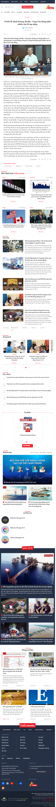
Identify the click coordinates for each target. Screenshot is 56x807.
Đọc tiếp (6, 238)
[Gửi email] (45, 34)
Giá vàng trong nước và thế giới (12, 706)
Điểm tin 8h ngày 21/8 (17, 537)
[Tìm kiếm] (5, 7)
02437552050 (34, 768)
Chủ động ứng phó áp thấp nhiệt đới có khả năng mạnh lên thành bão (26, 403)
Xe (21, 1)
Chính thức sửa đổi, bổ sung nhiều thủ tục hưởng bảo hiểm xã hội (25, 384)
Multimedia (7, 452)
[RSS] (3, 788)
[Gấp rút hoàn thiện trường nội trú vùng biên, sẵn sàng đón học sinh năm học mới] (13, 605)
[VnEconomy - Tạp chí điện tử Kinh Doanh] (28, 725)
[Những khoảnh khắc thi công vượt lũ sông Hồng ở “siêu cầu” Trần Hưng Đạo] (41, 630)
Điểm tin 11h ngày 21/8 (17, 528)
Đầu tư (13, 12)
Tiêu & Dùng (14, 1)
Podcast (37, 452)
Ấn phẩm (27, 412)
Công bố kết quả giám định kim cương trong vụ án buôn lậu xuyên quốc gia (28, 377)
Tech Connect (34, 1)
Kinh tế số (26, 12)
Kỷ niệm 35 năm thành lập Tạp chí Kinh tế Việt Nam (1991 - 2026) (41, 670)
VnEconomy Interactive (37, 706)
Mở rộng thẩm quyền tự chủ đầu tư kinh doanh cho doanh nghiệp (27, 587)
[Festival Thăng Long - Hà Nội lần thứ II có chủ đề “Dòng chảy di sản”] (13, 630)
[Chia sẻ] (50, 34)
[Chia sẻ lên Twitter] (42, 34)
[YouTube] (11, 783)
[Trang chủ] (2, 12)
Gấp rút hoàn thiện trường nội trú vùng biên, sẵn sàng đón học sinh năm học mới (37, 311)
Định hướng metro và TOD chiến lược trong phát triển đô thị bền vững (13, 671)
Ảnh (3, 758)
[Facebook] (3, 783)
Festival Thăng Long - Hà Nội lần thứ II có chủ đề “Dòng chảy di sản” (13, 640)
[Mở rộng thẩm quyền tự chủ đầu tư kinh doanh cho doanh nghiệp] (27, 569)
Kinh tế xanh (34, 12)
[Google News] (33, 34)
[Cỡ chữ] (7, 34)
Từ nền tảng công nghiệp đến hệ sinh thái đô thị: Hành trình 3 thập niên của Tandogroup (39, 504)
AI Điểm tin (27, 513)
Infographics (43, 452)
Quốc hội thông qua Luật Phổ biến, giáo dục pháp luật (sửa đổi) (38, 280)
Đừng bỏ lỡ (7, 337)
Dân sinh (14, 354)
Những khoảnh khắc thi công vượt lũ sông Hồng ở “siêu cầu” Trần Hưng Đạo (41, 640)
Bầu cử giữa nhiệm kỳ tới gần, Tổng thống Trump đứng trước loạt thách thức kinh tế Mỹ (41, 226)
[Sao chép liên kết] (48, 34)
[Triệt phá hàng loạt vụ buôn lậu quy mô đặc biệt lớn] (41, 605)
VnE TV (26, 1)
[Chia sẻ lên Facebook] (39, 34)
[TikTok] (16, 783)
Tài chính (19, 12)
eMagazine (49, 452)
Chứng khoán (5, 1)
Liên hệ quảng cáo (41, 771)
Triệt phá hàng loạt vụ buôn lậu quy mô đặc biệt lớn (40, 616)
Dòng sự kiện (27, 650)
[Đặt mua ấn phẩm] (50, 7)
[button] (26, 367)
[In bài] (5, 34)
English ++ (44, 1)
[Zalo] (20, 783)
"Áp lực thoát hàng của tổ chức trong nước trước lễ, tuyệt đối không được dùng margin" (41, 196)
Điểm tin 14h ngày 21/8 (17, 518)
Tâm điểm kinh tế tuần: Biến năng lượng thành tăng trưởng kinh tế (14, 503)
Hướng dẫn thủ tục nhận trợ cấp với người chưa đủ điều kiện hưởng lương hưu (14, 358)
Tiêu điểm (7, 12)
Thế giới (3, 177)
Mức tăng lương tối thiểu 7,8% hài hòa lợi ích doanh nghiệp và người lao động (38, 242)
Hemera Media (24, 798)
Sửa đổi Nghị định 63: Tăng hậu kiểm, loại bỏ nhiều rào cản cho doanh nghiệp (38, 259)
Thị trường (43, 12)
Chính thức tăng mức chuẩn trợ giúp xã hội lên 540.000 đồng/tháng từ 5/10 (38, 295)
